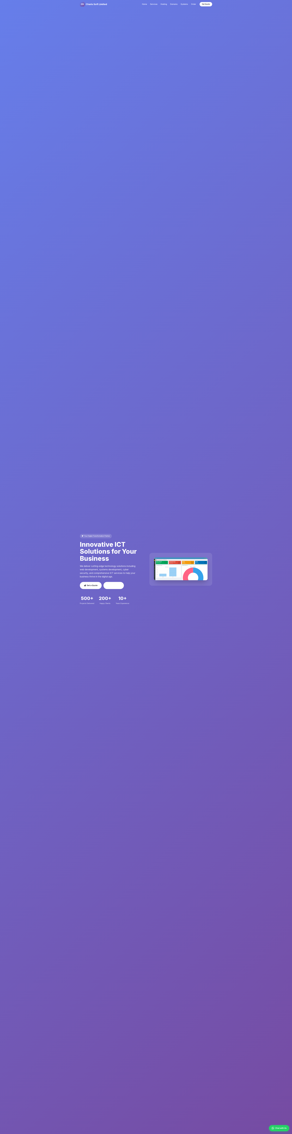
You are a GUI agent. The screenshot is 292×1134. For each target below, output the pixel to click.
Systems (184, 4)
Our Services (114, 585)
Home (144, 4)
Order (193, 4)
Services (153, 4)
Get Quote (206, 4)
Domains (173, 4)
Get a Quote (92, 585)
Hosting (164, 4)
